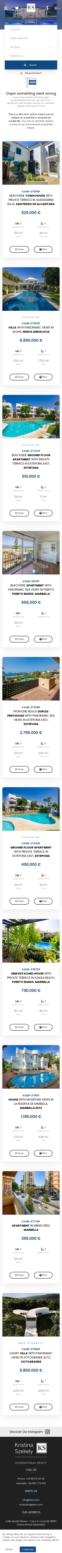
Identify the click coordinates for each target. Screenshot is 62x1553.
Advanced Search (33, 73)
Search (32, 65)
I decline (9, 1549)
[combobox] (10, 29)
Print (44, 249)
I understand (28, 1549)
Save (21, 249)
